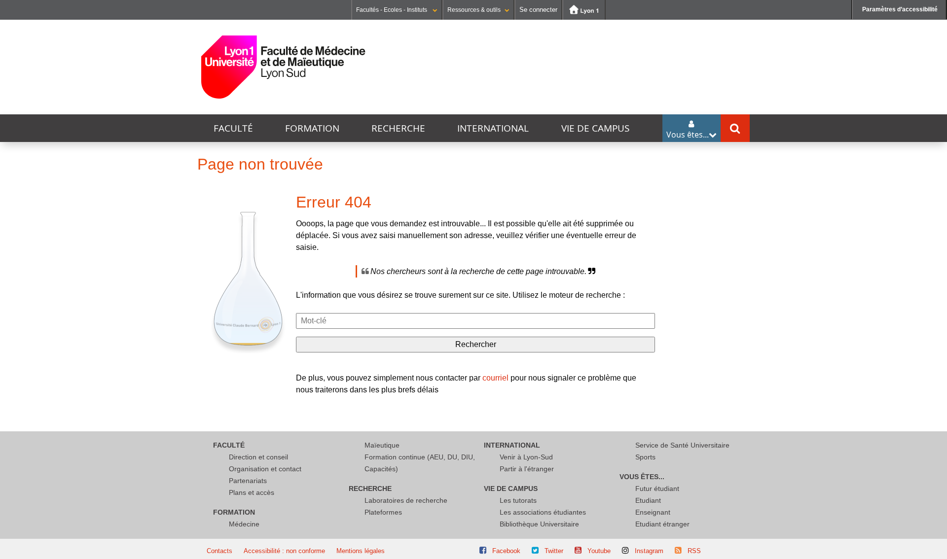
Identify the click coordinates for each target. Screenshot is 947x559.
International (493, 128)
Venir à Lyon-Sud (526, 457)
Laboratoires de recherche (405, 500)
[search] (475, 321)
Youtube (599, 551)
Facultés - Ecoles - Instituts (392, 9)
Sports (645, 457)
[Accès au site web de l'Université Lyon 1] (584, 10)
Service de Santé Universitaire (682, 445)
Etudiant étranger (662, 524)
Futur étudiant (657, 488)
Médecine (244, 524)
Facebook (506, 551)
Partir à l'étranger (527, 469)
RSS (694, 551)
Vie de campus (595, 128)
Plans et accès (251, 492)
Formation (312, 128)
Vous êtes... (641, 477)
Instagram (649, 551)
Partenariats (248, 481)
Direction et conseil (258, 457)
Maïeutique (382, 445)
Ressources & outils (474, 9)
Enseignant (652, 512)
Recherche (398, 128)
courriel (495, 378)
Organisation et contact (265, 469)
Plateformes (383, 512)
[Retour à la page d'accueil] (283, 67)
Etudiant (648, 500)
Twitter (554, 551)
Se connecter (538, 9)
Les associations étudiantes (543, 512)
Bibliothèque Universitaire (539, 524)
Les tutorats (518, 500)
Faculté (233, 128)
